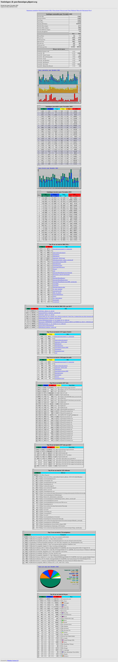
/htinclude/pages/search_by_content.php (62, 249)
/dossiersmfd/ (56, 300)
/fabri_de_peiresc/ (57, 292)
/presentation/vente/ (57, 265)
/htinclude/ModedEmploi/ (59, 278)
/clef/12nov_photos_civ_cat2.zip (46, 314)
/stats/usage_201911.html (59, 258)
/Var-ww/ (55, 269)
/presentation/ (56, 254)
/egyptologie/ (56, 301)
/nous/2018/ (55, 283)
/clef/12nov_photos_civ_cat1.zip (46, 311)
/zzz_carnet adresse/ (57, 298)
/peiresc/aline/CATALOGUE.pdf (46, 325)
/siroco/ (54, 296)
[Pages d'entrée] (56, 10)
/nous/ (54, 276)
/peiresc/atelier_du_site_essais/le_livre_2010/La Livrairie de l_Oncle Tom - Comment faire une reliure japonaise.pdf (66, 316)
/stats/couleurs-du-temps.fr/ (59, 252)
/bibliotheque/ (56, 256)
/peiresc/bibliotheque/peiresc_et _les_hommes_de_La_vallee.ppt (54, 320)
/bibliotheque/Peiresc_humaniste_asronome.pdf (50, 318)
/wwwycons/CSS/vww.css (59, 267)
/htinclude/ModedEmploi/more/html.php (62, 272)
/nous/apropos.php (57, 291)
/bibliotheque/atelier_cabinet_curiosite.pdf (63, 260)
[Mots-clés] (79, 10)
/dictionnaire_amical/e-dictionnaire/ (61, 274)
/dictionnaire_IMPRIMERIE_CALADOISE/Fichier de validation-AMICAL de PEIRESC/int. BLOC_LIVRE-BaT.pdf (66, 322)
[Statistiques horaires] (44, 10)
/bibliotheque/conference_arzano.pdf (47, 327)
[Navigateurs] (85, 10)
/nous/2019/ (55, 285)
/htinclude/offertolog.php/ (59, 287)
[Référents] (73, 10)
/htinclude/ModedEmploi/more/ (60, 280)
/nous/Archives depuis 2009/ (59, 261)
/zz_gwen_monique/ (57, 289)
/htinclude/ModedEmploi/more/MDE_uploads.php (65, 281)
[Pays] (90, 10)
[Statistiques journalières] (32, 10)
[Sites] (69, 10)
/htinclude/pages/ (57, 263)
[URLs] (50, 10)
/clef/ (54, 271)
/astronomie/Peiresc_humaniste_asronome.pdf (49, 312)
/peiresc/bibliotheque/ (58, 294)
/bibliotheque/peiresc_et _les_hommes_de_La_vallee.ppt (52, 323)
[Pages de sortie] (64, 10)
